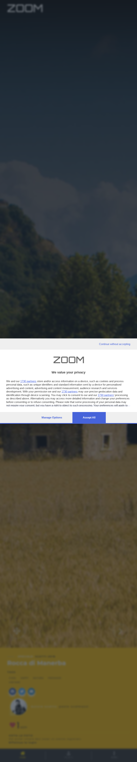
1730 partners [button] (28, 381)
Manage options (52, 417)
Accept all (89, 417)
